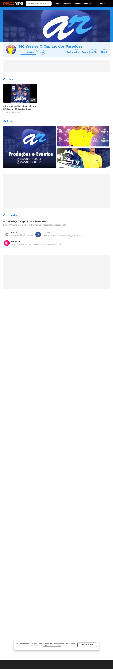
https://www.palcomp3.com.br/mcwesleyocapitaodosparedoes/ (34, 224)
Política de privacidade (52, 646)
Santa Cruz (87, 52)
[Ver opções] (43, 52)
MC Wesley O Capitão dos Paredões (50, 46)
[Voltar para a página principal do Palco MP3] (13, 3)
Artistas (57, 3)
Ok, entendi (87, 645)
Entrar (103, 3)
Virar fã (29, 52)
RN (96, 52)
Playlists (77, 3)
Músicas (67, 3)
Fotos (7, 121)
